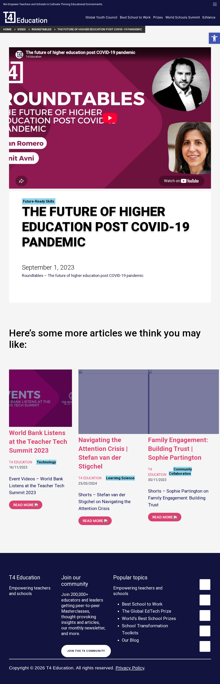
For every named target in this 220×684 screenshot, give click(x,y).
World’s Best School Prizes (149, 618)
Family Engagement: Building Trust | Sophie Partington (178, 448)
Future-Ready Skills (38, 201)
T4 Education (20, 462)
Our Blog (130, 640)
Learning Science (120, 478)
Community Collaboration (180, 471)
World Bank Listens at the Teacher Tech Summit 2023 (38, 441)
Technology (46, 462)
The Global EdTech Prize (146, 611)
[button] (214, 38)
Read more (24, 505)
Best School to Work (142, 604)
